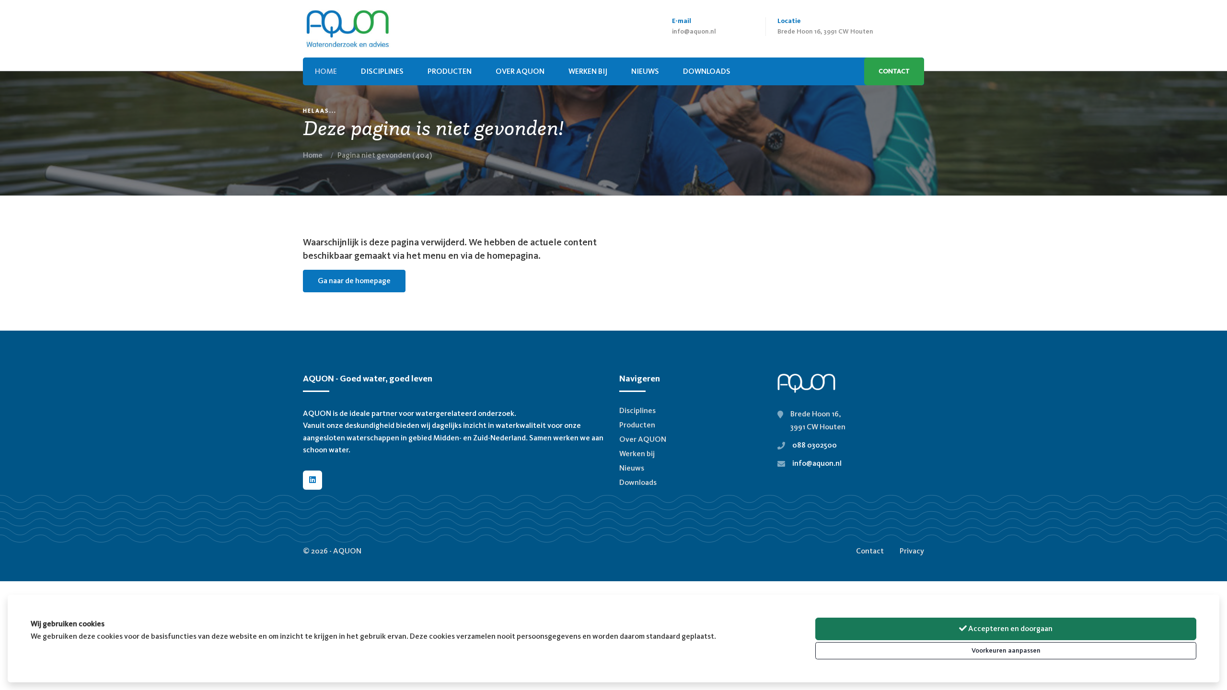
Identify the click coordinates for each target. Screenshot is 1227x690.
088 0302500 (814, 444)
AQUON (347, 550)
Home (313, 155)
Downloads (638, 482)
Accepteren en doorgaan (1010, 628)
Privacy (912, 550)
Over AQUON (520, 71)
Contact (894, 71)
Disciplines (382, 71)
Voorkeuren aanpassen (1006, 650)
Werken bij (587, 71)
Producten (450, 71)
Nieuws (631, 467)
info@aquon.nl (694, 31)
